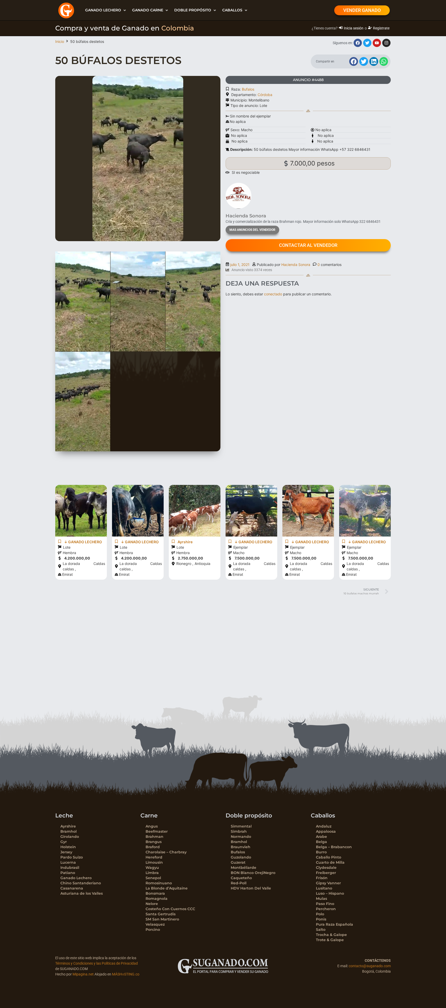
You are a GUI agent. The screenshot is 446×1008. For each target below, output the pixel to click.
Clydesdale (326, 867)
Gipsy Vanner (328, 883)
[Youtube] (377, 43)
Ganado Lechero (76, 878)
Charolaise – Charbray (166, 852)
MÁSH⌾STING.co (125, 974)
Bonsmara (155, 893)
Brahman (154, 836)
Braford (153, 847)
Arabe (321, 836)
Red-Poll (238, 883)
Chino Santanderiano (80, 883)
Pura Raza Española (334, 924)
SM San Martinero (162, 919)
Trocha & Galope (331, 934)
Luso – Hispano (330, 893)
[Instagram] (386, 43)
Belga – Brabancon (334, 847)
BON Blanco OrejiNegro (253, 872)
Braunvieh (240, 847)
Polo (320, 914)
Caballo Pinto (328, 857)
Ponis (321, 919)
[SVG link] (223, 966)
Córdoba (265, 94)
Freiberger (326, 872)
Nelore (152, 903)
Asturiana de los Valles (81, 893)
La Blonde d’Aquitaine (167, 888)
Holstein (68, 847)
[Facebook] (358, 43)
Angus (152, 826)
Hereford (154, 857)
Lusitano (324, 888)
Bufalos (248, 89)
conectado (273, 294)
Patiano (67, 872)
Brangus (154, 841)
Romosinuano (159, 883)
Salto (320, 929)
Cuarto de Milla (330, 862)
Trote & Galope (330, 940)
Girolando (69, 836)
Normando (241, 836)
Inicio (59, 41)
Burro (321, 852)
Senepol (153, 878)
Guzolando (241, 857)
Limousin (154, 862)
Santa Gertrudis (161, 914)
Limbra (152, 872)
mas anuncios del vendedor (252, 230)
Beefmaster (157, 831)
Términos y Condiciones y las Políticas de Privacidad (96, 963)
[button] (106, 10)
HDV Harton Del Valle (251, 888)
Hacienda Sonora (295, 264)
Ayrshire (68, 826)
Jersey (66, 852)
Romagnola (157, 898)
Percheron (326, 909)
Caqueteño (241, 878)
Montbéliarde (243, 867)
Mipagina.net (83, 974)
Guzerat (238, 862)
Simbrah (239, 831)
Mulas (321, 898)
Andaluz (323, 826)
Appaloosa (326, 831)
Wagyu (152, 867)
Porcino (153, 929)
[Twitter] (367, 43)
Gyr (63, 841)
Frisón (322, 878)
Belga (321, 841)
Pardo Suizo (71, 857)
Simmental (241, 826)
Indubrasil (69, 867)
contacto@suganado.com (370, 966)
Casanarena (71, 888)
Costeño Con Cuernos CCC (170, 909)
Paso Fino (325, 903)
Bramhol (68, 831)
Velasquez (155, 924)
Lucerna (68, 862)
